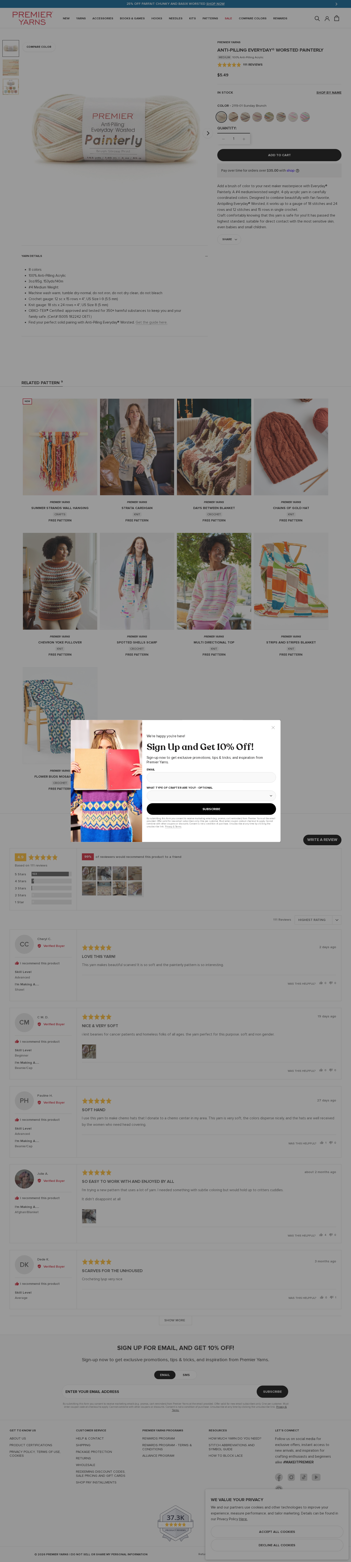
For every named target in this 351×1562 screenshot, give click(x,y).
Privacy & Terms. (173, 826)
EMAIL (150, 769)
